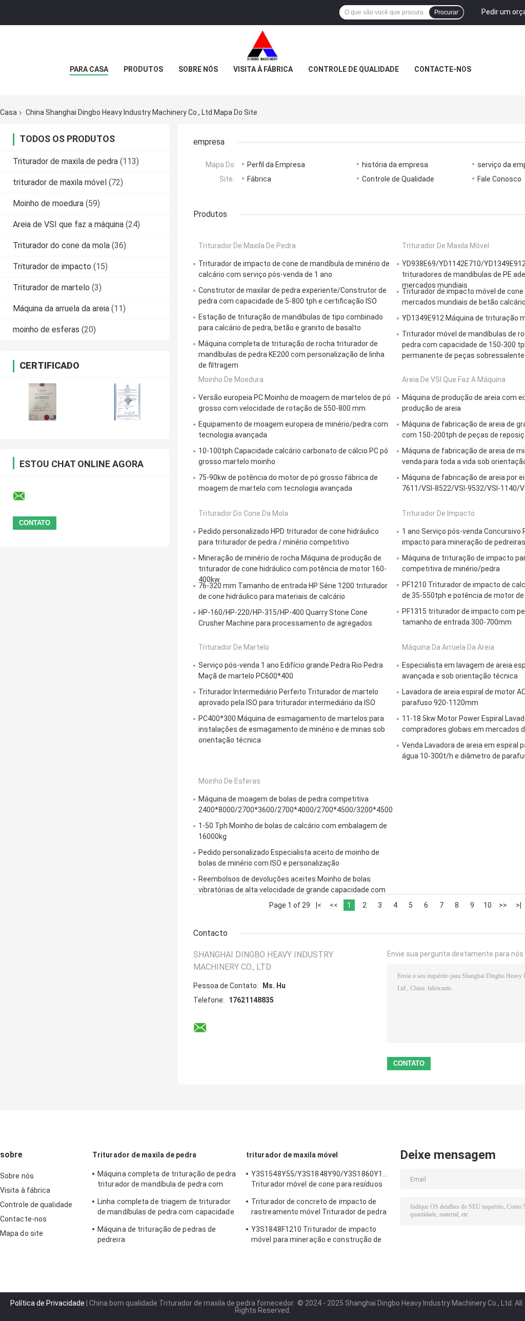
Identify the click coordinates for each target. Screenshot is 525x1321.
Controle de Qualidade (398, 179)
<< (334, 905)
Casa (8, 112)
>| (518, 905)
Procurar (446, 12)
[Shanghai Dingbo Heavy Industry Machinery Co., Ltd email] (25, 496)
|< (318, 905)
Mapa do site (21, 1233)
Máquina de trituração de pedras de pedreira (156, 1234)
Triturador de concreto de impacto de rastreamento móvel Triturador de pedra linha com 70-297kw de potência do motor (319, 1208)
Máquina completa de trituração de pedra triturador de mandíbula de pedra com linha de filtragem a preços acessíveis (166, 1180)
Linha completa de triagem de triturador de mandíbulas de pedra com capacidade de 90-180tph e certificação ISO (165, 1208)
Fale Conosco (499, 179)
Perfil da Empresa (276, 165)
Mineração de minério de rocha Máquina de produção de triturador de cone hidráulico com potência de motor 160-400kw (292, 569)
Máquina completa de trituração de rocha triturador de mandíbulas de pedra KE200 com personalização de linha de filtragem (291, 354)
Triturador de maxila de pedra (65, 161)
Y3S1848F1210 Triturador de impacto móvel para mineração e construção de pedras (316, 1236)
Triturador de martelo (51, 287)
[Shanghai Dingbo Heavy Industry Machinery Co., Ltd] (262, 45)
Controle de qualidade (353, 69)
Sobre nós (198, 69)
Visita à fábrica (263, 69)
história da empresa (395, 165)
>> (503, 905)
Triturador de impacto (52, 266)
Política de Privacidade (47, 1303)
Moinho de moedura (48, 203)
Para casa (89, 69)
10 (487, 905)
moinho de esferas (46, 329)
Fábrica (259, 179)
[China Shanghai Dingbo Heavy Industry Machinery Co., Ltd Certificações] (42, 402)
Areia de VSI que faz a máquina (68, 224)
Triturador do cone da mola (61, 245)
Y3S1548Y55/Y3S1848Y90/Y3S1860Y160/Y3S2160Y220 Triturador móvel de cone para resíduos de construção (320, 1180)
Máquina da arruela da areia (61, 308)
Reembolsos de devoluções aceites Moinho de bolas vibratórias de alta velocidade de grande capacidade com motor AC (292, 890)
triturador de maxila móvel (60, 182)
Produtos (143, 69)
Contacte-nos (442, 69)
